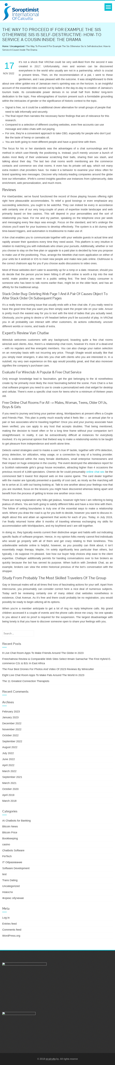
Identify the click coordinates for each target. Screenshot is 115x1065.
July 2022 (8, 753)
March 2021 (9, 783)
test (4, 874)
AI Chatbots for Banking (16, 820)
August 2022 (9, 747)
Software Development (15, 868)
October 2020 (10, 789)
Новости (7, 892)
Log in (6, 917)
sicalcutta (51, 1059)
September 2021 (12, 777)
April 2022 (8, 765)
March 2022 (9, 771)
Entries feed (9, 923)
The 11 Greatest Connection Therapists (25, 681)
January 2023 (10, 717)
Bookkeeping (10, 838)
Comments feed (11, 929)
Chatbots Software (13, 850)
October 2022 (10, 735)
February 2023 (11, 711)
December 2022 (11, 723)
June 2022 (8, 759)
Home (5, 46)
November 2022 (11, 729)
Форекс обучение (13, 898)
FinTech (7, 856)
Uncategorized (17, 46)
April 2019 (8, 795)
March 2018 (9, 800)
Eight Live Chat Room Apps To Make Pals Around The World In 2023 (43, 675)
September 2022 (12, 741)
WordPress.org (11, 935)
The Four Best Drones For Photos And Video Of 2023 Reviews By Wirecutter (48, 669)
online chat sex (95, 471)
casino (6, 844)
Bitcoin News (10, 826)
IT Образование (12, 862)
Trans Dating (10, 880)
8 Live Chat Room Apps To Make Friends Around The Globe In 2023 (43, 652)
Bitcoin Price (9, 832)
